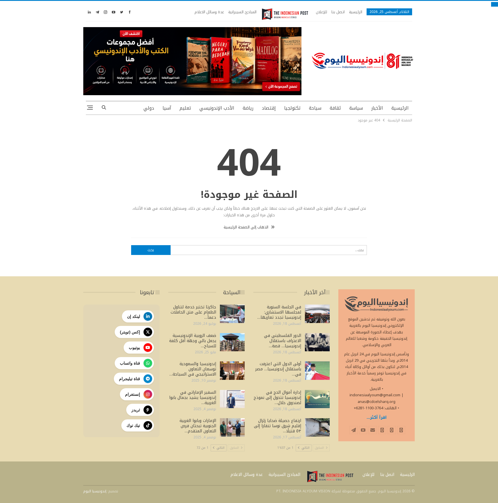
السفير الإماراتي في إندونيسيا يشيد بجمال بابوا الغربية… (192, 397)
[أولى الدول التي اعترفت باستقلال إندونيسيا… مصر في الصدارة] (317, 370)
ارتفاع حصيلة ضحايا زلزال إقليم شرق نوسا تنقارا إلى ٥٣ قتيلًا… (277, 426)
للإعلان (321, 12)
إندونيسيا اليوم (94, 491)
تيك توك (133, 425)
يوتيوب (134, 347)
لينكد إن (133, 316)
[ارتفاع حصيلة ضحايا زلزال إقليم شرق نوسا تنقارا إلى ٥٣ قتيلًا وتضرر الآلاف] (317, 427)
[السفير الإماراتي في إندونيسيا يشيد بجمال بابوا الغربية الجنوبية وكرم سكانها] (232, 399)
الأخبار (377, 108)
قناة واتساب (130, 363)
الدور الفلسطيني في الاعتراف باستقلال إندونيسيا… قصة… (282, 341)
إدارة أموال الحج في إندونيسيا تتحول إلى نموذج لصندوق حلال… (277, 397)
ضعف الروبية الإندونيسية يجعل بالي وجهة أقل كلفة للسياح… (192, 341)
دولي (149, 108)
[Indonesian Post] (285, 14)
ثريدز (135, 410)
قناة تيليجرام (129, 378)
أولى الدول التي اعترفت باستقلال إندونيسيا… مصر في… (278, 369)
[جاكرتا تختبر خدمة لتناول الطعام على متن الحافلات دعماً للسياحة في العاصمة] (232, 314)
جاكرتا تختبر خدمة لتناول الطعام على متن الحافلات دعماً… (193, 312)
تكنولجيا (292, 108)
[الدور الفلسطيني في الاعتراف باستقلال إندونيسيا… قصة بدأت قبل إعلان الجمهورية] (317, 342)
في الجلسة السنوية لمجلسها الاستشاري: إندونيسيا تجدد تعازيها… (279, 312)
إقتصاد (269, 108)
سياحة (315, 108)
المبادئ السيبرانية (242, 12)
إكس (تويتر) (130, 332)
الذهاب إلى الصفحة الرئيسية (246, 227)
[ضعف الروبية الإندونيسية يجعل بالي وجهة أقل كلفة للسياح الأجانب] (232, 342)
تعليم (185, 108)
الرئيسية (355, 12)
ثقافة (335, 108)
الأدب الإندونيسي (216, 108)
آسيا (167, 108)
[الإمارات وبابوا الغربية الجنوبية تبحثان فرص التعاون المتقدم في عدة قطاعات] (232, 427)
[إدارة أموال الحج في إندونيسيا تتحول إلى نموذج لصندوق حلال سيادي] (317, 399)
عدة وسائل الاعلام (209, 12)
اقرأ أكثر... (377, 417)
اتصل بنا (338, 12)
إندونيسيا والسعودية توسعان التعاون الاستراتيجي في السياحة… (192, 369)
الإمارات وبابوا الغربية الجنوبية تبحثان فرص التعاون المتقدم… (198, 426)
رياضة (248, 108)
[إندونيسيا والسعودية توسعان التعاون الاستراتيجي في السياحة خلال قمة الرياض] (232, 370)
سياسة (356, 108)
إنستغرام (132, 394)
